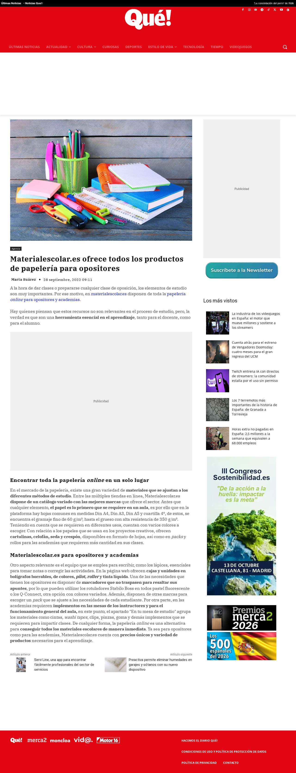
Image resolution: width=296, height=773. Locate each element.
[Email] (111, 690)
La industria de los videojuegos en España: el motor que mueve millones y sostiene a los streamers (256, 320)
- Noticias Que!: (33, 3)
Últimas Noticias (11, 3)
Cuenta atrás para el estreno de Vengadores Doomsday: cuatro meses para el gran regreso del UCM (254, 349)
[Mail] (255, 10)
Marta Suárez (23, 279)
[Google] (287, 10)
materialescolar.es (109, 293)
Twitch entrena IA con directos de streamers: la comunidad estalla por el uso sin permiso (255, 376)
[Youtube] (281, 10)
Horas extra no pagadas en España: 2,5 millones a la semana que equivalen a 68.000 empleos (253, 436)
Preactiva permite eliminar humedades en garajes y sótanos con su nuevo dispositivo (160, 665)
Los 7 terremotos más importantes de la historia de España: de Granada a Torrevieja (254, 407)
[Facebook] (243, 10)
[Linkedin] (101, 690)
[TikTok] (268, 10)
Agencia (16, 248)
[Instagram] (249, 10)
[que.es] (148, 19)
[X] (275, 10)
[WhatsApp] (79, 690)
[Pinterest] (69, 690)
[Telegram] (262, 10)
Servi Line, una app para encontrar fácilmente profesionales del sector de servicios (64, 665)
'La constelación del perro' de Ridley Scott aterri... (248, 3)
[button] (284, 46)
